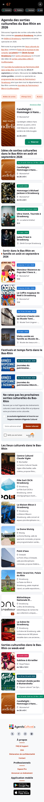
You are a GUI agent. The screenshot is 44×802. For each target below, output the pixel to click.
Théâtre (19, 10)
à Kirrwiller (27, 660)
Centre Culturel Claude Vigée (25, 457)
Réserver (33, 142)
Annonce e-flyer (35, 105)
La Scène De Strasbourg (23, 623)
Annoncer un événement (22, 773)
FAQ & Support (22, 746)
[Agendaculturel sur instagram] (25, 734)
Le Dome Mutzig (25, 529)
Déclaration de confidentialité (22, 754)
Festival (31, 10)
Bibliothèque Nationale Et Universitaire (24, 600)
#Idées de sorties (9, 97)
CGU (22, 750)
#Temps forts (26, 97)
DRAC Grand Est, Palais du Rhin (29, 574)
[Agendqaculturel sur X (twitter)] (12, 734)
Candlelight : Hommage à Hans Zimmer (28, 112)
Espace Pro (22, 769)
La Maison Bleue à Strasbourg (26, 506)
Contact (22, 758)
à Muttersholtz (28, 682)
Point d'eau (23, 551)
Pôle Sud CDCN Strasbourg (24, 481)
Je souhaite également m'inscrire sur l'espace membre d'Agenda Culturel (23, 418)
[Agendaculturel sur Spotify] (32, 734)
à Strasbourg (28, 170)
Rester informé (32, 426)
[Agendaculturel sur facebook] (19, 734)
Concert (8, 10)
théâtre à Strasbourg (12, 38)
